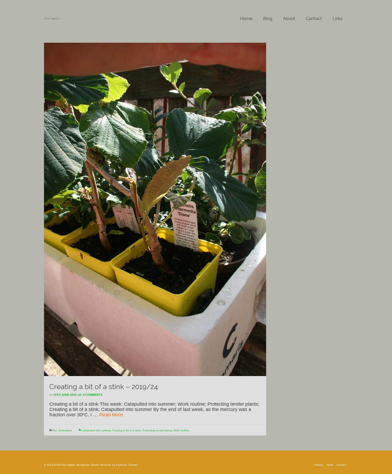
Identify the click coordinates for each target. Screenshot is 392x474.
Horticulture (65, 430)
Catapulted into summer (96, 430)
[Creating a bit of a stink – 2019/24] (155, 209)
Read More (111, 414)
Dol (55, 430)
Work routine (181, 430)
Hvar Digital (51, 18)
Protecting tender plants (157, 430)
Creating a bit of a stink (126, 430)
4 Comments (92, 394)
